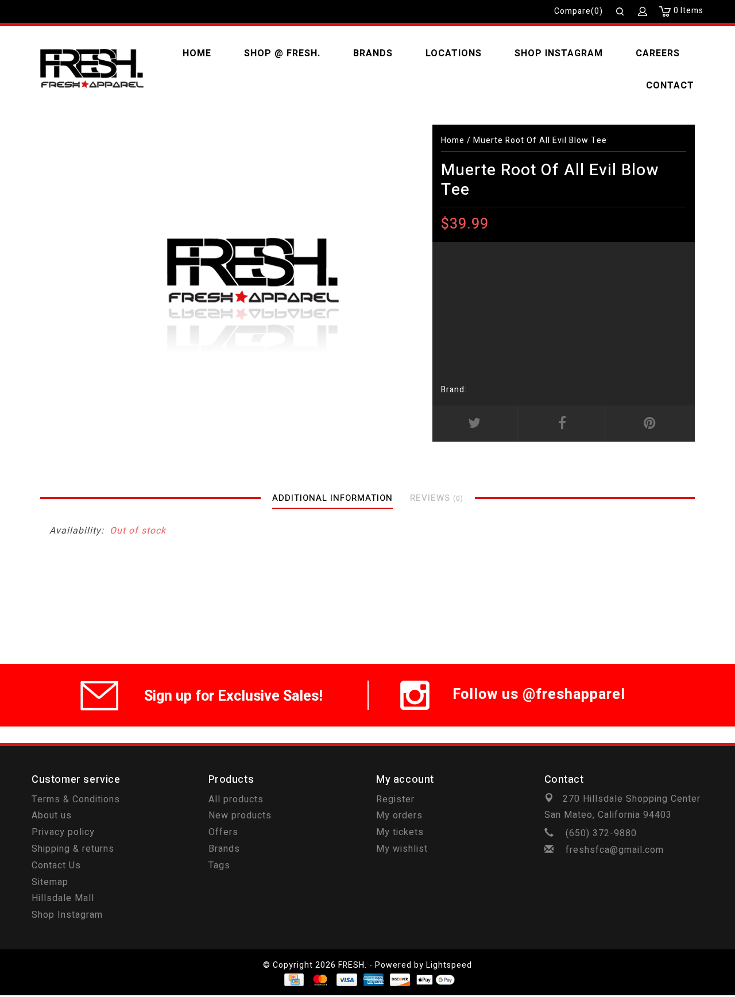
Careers (658, 53)
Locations (453, 53)
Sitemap (50, 882)
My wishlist (402, 849)
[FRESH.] (92, 69)
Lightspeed (449, 965)
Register (395, 799)
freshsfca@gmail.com (615, 850)
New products (240, 815)
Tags (219, 865)
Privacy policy (63, 832)
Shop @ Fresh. (282, 53)
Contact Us (56, 865)
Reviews (436, 498)
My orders (399, 815)
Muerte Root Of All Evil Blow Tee (540, 140)
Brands (373, 53)
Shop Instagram (558, 53)
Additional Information (332, 498)
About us (52, 815)
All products (236, 799)
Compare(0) (578, 11)
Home (197, 53)
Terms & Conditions (76, 799)
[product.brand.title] (470, 390)
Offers (223, 832)
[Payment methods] (293, 979)
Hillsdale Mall (63, 898)
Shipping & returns (73, 849)
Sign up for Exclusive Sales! (233, 696)
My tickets (400, 832)
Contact (670, 85)
